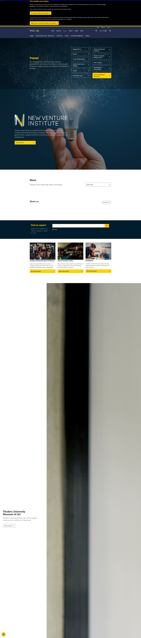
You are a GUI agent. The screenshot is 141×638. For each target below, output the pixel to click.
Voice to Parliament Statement (99, 75)
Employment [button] (51, 35)
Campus (87, 35)
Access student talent (79, 59)
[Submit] (106, 226)
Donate (75, 71)
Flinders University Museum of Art (99, 56)
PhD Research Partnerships (98, 68)
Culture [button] (67, 35)
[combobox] (80, 225)
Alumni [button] (70, 30)
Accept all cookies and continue (39, 13)
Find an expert (102, 62)
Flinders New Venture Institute (79, 65)
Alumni (75, 54)
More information (36, 271)
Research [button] (58, 30)
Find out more (20, 142)
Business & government (41, 35)
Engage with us (77, 49)
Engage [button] (65, 30)
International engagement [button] (77, 35)
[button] (96, 30)
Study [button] (52, 30)
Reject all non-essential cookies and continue (43, 23)
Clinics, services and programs (99, 50)
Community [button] (60, 35)
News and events (81, 76)
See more (106, 202)
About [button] (81, 30)
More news (90, 184)
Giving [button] (76, 30)
